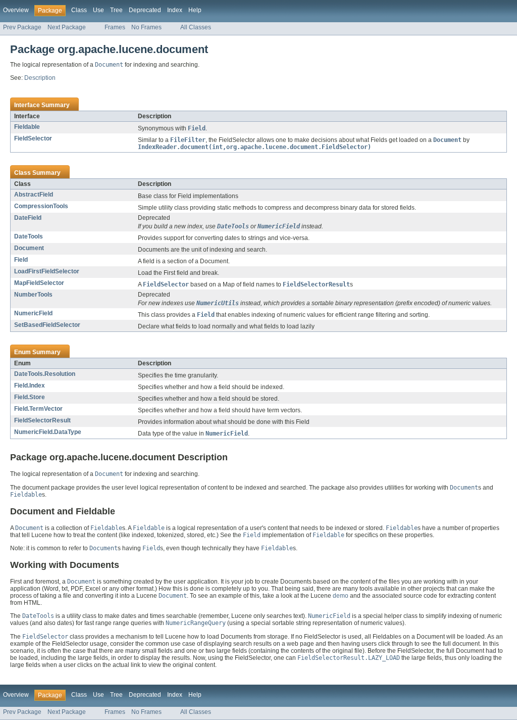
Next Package (66, 27)
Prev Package (22, 27)
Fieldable (27, 126)
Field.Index (29, 385)
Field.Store (29, 397)
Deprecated (145, 10)
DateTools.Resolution (44, 373)
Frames (115, 27)
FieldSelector (33, 138)
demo (340, 595)
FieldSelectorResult (42, 420)
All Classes (195, 27)
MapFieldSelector (39, 282)
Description (40, 77)
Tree (116, 10)
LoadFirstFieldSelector (46, 271)
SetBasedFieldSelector (47, 324)
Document (29, 248)
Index (174, 10)
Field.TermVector (38, 408)
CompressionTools (41, 206)
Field (21, 259)
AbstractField (33, 194)
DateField (27, 217)
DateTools (28, 236)
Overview (16, 10)
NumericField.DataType (47, 432)
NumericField (33, 313)
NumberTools (33, 294)
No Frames (146, 27)
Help (194, 10)
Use (98, 10)
